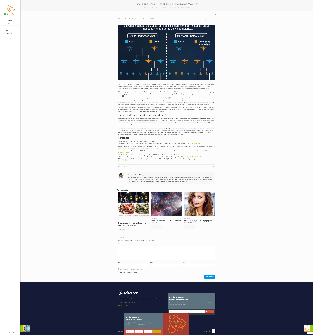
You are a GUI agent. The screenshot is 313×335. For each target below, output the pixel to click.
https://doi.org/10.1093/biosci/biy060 (192, 157)
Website (185, 262)
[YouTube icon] (11, 332)
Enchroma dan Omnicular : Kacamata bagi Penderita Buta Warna (132, 224)
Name (120, 262)
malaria (139, 88)
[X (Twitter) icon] (9, 332)
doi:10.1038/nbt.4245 (156, 148)
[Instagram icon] (13, 332)
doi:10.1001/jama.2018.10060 (193, 143)
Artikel (151, 7)
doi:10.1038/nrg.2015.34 (124, 152)
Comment (121, 244)
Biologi (157, 7)
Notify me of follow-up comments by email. (131, 269)
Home (145, 7)
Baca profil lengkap (123, 305)
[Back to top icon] (213, 331)
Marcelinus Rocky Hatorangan (133, 19)
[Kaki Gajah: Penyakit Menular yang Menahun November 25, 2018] (25, 328)
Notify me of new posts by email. (128, 272)
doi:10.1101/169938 (123, 161)
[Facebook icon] (7, 332)
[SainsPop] (10, 9)
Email (152, 262)
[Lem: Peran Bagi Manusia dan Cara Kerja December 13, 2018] (308, 328)
